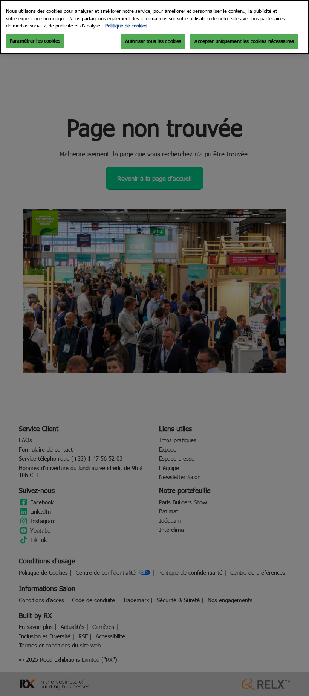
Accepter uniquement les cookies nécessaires (244, 41)
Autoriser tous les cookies (153, 41)
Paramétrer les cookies (35, 41)
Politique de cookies (126, 26)
